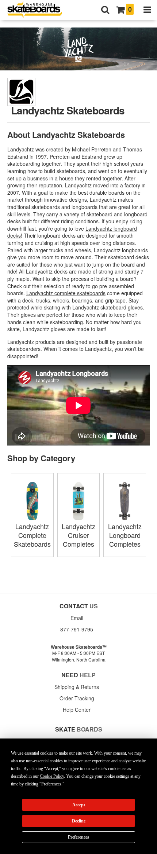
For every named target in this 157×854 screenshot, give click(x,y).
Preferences (78, 837)
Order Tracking (77, 698)
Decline (78, 821)
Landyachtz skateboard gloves (107, 307)
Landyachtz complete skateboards (66, 293)
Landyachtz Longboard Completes (125, 535)
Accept (78, 804)
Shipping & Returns (76, 686)
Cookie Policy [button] (52, 776)
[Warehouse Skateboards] (38, 10)
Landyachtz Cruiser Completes (78, 535)
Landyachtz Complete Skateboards (32, 535)
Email (76, 618)
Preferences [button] (51, 784)
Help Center (77, 709)
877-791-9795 (76, 629)
